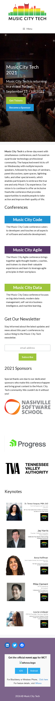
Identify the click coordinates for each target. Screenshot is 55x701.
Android (34, 671)
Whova (38, 683)
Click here (43, 679)
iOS (21, 671)
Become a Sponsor (20, 107)
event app (31, 657)
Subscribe (27, 356)
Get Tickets (16, 100)
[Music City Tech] (27, 11)
